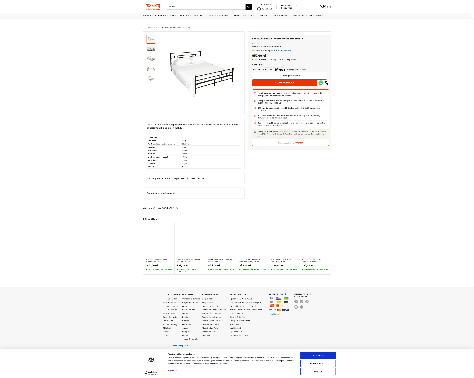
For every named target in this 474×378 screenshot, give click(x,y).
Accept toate (318, 355)
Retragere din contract (239, 335)
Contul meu (287, 8)
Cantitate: (257, 64)
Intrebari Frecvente (210, 324)
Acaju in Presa (208, 302)
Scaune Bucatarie (170, 306)
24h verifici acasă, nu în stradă (243, 306)
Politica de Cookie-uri (211, 313)
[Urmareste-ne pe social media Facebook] (296, 301)
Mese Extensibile (170, 299)
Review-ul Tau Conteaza (212, 321)
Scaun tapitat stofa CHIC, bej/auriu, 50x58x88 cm (312, 261)
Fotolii (165, 335)
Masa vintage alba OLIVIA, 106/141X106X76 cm (281, 261)
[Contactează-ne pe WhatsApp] (320, 83)
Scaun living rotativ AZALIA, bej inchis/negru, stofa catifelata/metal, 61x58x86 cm (220, 261)
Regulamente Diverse (211, 317)
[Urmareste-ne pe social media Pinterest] (307, 301)
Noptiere (186, 317)
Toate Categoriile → (180, 345)
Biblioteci (167, 328)
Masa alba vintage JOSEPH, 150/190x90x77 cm (157, 261)
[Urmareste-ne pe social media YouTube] (296, 307)
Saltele (185, 313)
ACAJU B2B (234, 324)
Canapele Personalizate (240, 321)
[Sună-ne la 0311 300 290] (326, 83)
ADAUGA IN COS (285, 82)
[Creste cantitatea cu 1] (281, 64)
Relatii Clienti (235, 328)
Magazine (206, 335)
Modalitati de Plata (210, 328)
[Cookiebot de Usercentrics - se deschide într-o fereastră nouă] (151, 373)
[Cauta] (249, 7)
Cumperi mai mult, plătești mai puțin (245, 302)
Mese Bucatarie (169, 302)
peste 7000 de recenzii (280, 50)
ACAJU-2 (255, 44)
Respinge (318, 371)
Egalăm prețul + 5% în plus (241, 299)
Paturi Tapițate (188, 310)
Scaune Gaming (170, 324)
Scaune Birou (168, 321)
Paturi (158, 27)
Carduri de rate (236, 313)
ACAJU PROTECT (296, 143)
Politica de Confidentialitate (214, 310)
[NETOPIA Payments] (279, 310)
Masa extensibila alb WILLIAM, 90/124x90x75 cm (188, 261)
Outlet (185, 335)
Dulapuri (185, 321)
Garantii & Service (237, 317)
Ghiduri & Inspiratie (190, 339)
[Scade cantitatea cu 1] (266, 64)
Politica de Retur (209, 332)
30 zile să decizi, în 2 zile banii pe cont (246, 310)
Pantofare (186, 324)
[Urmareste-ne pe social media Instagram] (301, 301)
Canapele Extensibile (190, 299)
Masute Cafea (169, 313)
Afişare (171, 370)
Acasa (150, 27)
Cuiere (185, 328)
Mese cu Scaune (170, 310)
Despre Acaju (208, 299)
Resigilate (186, 332)
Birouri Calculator (170, 317)
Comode (167, 332)
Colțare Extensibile (190, 302)
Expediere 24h (236, 332)
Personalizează (316, 363)
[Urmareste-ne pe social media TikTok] (301, 307)
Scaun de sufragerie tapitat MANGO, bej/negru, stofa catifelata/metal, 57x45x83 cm (251, 261)
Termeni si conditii (210, 306)
